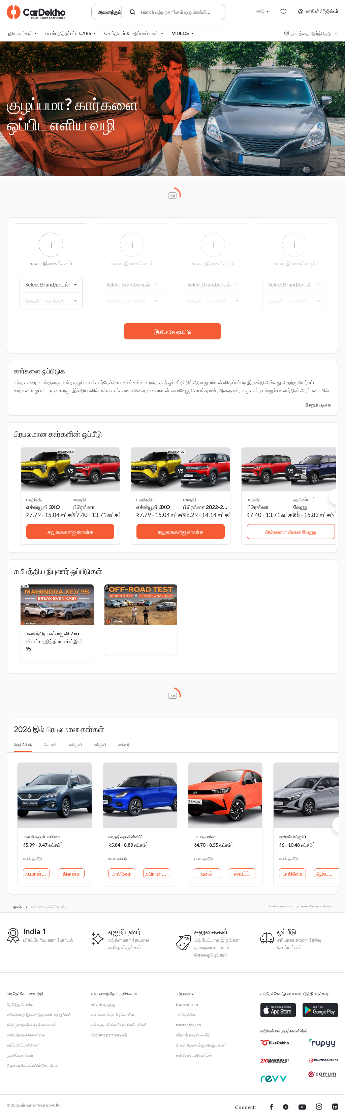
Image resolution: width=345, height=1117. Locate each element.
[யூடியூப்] (302, 1107)
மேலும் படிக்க (318, 404)
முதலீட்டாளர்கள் (20, 1055)
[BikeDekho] (274, 1042)
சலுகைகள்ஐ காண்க (70, 532)
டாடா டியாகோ (205, 836)
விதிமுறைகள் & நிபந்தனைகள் (32, 1024)
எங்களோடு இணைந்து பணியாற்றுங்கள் (39, 1014)
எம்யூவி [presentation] (100, 744)
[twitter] (285, 1107)
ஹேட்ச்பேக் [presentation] (23, 744)
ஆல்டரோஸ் (328, 873)
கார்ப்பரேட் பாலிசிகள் (23, 1045)
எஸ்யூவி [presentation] (75, 744)
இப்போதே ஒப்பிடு (172, 331)
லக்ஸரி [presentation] (124, 744)
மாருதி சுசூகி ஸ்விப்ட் (125, 836)
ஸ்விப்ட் (242, 873)
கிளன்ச (71, 873)
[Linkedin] (335, 1107)
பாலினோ (122, 873)
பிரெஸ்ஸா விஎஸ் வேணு (290, 532)
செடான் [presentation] (50, 744)
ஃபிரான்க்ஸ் (37, 873)
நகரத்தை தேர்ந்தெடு (311, 33)
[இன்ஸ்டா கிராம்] (319, 1107)
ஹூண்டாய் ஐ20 (292, 836)
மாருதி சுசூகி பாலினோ (41, 836)
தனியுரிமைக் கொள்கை (26, 1034)
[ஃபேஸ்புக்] (271, 1107)
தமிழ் (260, 10)
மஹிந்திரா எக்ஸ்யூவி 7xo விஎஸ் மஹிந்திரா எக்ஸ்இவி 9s (54, 641)
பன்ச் (207, 873)
